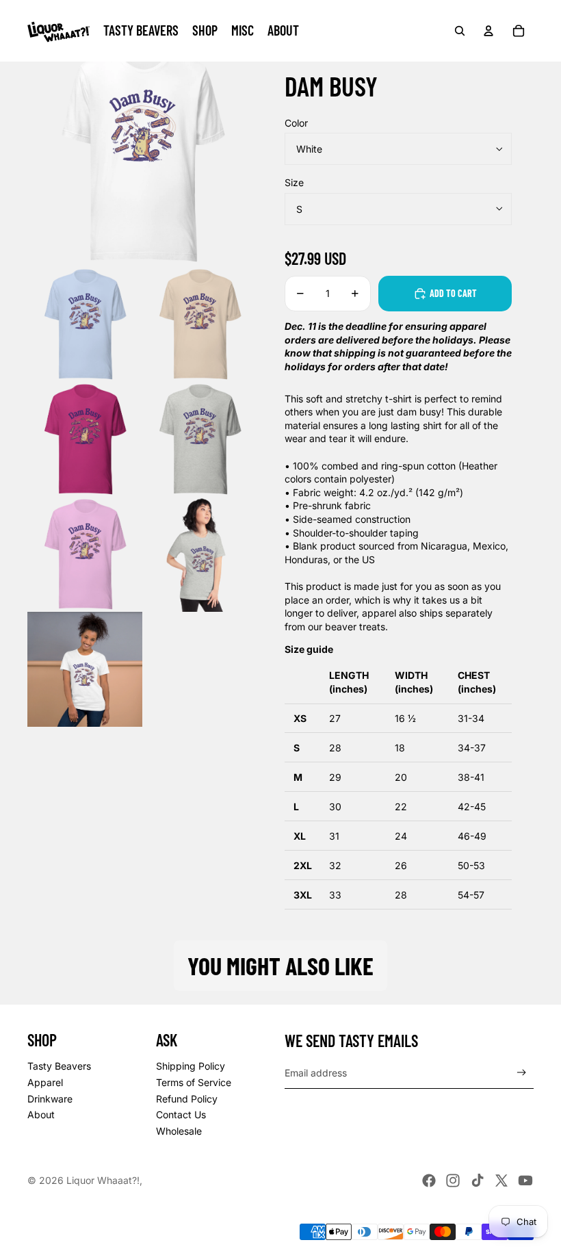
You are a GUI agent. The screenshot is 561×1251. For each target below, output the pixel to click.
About (41, 1114)
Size (294, 182)
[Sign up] (522, 1073)
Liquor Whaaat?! (103, 1180)
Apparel (45, 1082)
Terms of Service (193, 1082)
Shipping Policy (190, 1066)
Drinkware (50, 1099)
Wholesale (179, 1131)
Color (296, 123)
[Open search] (460, 31)
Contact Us (181, 1114)
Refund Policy (187, 1099)
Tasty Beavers (59, 1066)
